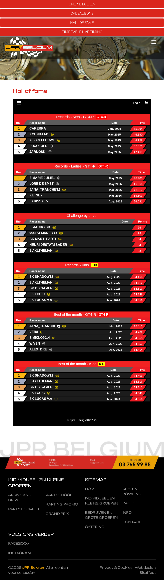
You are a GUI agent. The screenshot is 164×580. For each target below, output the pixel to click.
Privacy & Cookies (116, 568)
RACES (128, 503)
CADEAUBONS (82, 13)
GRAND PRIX (57, 514)
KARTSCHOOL (59, 495)
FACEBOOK (18, 543)
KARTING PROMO (62, 504)
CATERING (94, 527)
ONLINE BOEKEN (82, 4)
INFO (127, 513)
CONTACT (131, 522)
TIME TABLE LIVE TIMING (82, 32)
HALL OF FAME (82, 22)
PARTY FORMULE (24, 509)
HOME (91, 489)
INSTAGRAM (19, 553)
